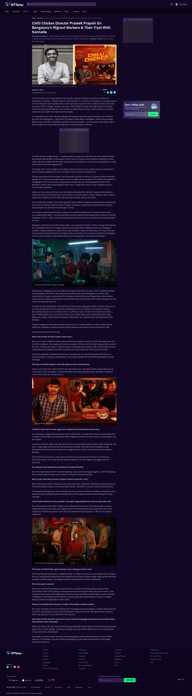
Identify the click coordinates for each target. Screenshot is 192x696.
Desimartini (58, 687)
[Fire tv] (52, 680)
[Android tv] (40, 680)
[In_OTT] (15, 667)
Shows (45, 659)
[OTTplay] (14, 4)
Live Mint (48, 687)
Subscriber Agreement (159, 653)
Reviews (82, 656)
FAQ (152, 662)
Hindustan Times (21, 687)
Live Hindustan (35, 687)
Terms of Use (155, 656)
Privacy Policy (156, 659)
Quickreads (83, 662)
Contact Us (154, 650)
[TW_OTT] (11, 667)
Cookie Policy (119, 656)
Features (82, 668)
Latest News (84, 653)
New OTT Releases (50, 668)
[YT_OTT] (18, 667)
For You (46, 650)
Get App (117, 659)
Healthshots (79, 687)
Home (45, 653)
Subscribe (153, 114)
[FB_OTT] (7, 667)
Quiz (116, 665)
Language (47, 662)
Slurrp (90, 687)
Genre (45, 665)
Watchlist (82, 650)
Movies (45, 656)
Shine (69, 687)
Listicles (82, 659)
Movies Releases (85, 665)
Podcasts (118, 650)
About (116, 662)
